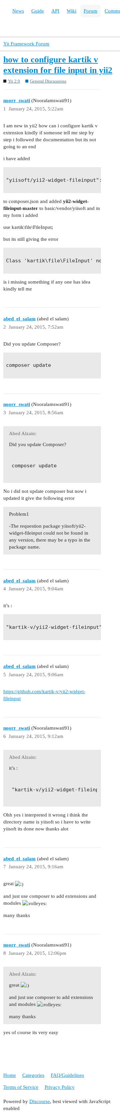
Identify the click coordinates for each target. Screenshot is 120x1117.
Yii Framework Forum (26, 43)
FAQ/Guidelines (67, 1075)
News (18, 11)
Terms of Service (20, 1087)
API (55, 11)
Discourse (39, 1101)
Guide (37, 11)
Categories (33, 1075)
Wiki (71, 11)
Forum (90, 11)
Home (9, 1075)
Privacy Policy (60, 1087)
